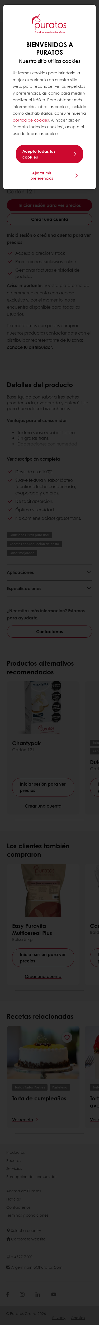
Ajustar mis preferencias (41, 175)
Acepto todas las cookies (38, 154)
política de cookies (31, 120)
